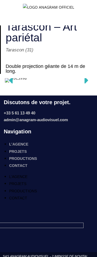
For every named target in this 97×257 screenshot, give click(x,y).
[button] (48, 19)
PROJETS (18, 151)
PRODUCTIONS (23, 158)
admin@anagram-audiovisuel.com (36, 119)
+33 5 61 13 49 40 (19, 113)
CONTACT (18, 165)
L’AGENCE (18, 144)
